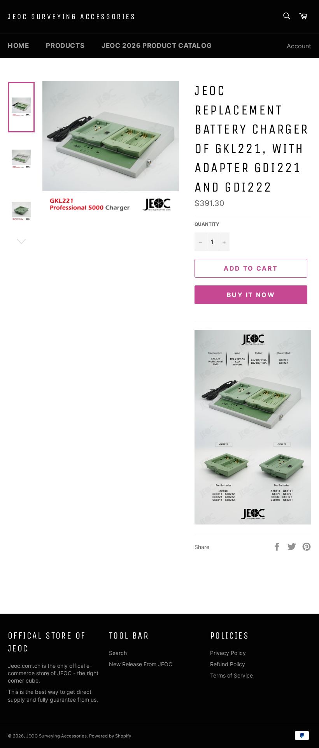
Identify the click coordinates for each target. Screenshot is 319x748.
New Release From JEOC (140, 664)
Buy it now (251, 295)
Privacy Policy (228, 652)
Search (118, 652)
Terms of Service (231, 675)
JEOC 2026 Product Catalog (157, 45)
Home (18, 45)
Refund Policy (227, 664)
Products (65, 45)
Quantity (207, 224)
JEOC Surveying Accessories (72, 16)
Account (299, 46)
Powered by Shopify (110, 736)
